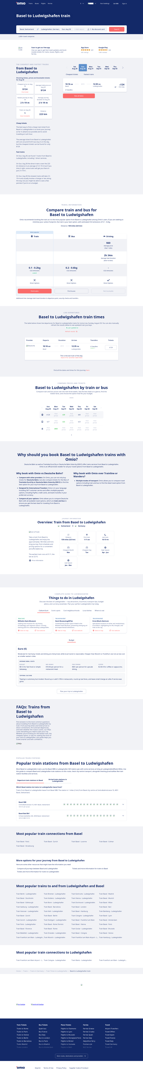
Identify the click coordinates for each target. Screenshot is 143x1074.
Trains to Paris (22, 1032)
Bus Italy (42, 1035)
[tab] (72, 74)
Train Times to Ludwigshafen (56, 971)
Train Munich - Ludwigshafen (54, 937)
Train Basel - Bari (105, 907)
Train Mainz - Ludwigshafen (82, 960)
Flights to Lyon (66, 1032)
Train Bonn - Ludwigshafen (54, 902)
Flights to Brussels (68, 1035)
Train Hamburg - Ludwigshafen (110, 937)
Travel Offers (110, 1032)
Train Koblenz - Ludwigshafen (55, 898)
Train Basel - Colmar (106, 841)
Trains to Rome (22, 1029)
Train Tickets (22, 1025)
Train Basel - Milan (105, 902)
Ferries (50, 3)
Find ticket (25, 92)
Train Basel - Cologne (79, 933)
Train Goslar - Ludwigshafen (82, 929)
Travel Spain (109, 1035)
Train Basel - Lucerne (79, 841)
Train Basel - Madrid (106, 894)
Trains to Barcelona (24, 1041)
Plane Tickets (66, 1025)
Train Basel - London (79, 907)
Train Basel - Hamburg (80, 911)
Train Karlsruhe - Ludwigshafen (83, 894)
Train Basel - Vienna (79, 924)
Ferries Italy (87, 1038)
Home (18, 971)
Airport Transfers (111, 1029)
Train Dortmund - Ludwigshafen (83, 902)
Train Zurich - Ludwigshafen (26, 920)
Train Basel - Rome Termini (53, 924)
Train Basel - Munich (106, 898)
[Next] (123, 67)
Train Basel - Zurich (51, 841)
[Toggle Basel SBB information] (123, 804)
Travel (107, 1025)
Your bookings (104, 3)
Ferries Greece (88, 1029)
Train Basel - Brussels (107, 929)
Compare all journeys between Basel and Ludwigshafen (37, 869)
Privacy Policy (61, 1068)
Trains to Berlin (22, 1038)
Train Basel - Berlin (50, 916)
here (87, 370)
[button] (67, 29)
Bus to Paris (43, 1041)
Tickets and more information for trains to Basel (90, 869)
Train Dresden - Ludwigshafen (55, 933)
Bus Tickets (43, 1025)
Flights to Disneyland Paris (71, 1038)
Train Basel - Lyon (105, 916)
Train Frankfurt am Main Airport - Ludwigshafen (89, 937)
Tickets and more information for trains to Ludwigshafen (38, 872)
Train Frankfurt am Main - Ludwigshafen (31, 937)
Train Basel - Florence (24, 929)
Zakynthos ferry (89, 1041)
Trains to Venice (23, 1035)
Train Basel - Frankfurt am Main (83, 920)
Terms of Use (48, 1068)
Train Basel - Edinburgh (24, 902)
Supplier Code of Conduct (78, 1068)
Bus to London (44, 1038)
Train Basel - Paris (22, 841)
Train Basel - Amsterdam (108, 920)
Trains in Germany (37, 971)
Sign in (124, 3)
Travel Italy (109, 1041)
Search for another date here (71, 357)
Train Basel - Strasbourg (25, 846)
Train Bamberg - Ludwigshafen (110, 911)
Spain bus (42, 1029)
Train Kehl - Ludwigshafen (53, 911)
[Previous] (41, 407)
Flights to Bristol (67, 1041)
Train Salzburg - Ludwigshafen (27, 907)
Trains (31, 3)
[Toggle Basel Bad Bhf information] (123, 816)
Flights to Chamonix (68, 1029)
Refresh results (70, 331)
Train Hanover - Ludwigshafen (27, 911)
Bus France (43, 1032)
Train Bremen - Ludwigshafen (54, 894)
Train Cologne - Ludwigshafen (82, 916)
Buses (37, 3)
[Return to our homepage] (22, 3)
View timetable (25, 116)
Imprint (37, 1068)
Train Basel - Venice (106, 933)
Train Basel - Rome (50, 929)
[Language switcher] (92, 3)
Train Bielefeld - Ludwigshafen (27, 933)
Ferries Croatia (88, 1032)
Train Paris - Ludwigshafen (26, 924)
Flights (43, 3)
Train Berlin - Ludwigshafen (26, 894)
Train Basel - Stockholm (24, 898)
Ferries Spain (88, 1035)
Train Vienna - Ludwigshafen (82, 898)
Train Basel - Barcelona (52, 907)
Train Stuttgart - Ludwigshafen (55, 920)
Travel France (110, 1038)
